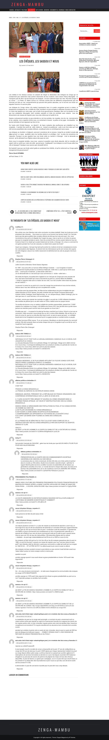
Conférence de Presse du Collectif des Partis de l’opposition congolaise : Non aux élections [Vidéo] (89, 120)
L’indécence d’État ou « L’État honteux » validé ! (59, 212)
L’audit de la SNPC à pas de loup (89, 91)
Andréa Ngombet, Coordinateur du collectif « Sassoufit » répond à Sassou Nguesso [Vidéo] (92, 105)
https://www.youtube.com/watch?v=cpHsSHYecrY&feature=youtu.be (42, 470)
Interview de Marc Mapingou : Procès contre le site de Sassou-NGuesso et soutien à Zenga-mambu (89, 139)
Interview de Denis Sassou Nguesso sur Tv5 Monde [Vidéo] (92, 112)
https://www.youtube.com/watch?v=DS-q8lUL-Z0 (30, 502)
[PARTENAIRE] (89, 201)
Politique (24, 10)
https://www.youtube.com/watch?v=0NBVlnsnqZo (48, 592)
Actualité (18, 10)
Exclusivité (31, 10)
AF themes (72, 737)
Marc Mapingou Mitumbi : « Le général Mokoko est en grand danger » (92, 147)
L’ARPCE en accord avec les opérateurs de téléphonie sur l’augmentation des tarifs (45, 200)
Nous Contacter (70, 10)
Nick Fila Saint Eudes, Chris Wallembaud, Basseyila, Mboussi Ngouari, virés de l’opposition (47, 177)
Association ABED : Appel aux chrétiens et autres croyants (88, 44)
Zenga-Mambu (28, 4)
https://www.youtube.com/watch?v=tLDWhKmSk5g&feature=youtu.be (37, 431)
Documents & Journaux (57, 10)
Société (27, 56)
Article (22, 56)
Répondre (20, 256)
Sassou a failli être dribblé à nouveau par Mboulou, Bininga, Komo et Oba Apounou (45, 185)
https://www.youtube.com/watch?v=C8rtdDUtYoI (34, 349)
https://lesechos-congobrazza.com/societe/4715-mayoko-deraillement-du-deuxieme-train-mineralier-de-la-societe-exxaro (46, 625)
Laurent (23, 65)
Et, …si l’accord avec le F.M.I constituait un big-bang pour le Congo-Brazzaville (28, 212)
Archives (46, 10)
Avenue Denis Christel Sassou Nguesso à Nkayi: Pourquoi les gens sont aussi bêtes (45, 169)
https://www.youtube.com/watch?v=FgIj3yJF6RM (60, 486)
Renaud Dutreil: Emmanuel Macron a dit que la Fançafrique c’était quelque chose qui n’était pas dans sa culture (89, 129)
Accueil (11, 10)
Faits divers (39, 10)
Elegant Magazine (62, 737)
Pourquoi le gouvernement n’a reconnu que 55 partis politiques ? (40, 192)
